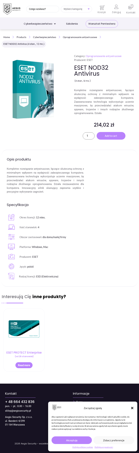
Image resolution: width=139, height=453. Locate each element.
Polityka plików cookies (82, 447)
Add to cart (111, 135)
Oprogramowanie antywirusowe (80, 37)
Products (21, 37)
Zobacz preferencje (113, 440)
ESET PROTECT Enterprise (24, 354)
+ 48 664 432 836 (20, 401)
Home (6, 37)
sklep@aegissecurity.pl (18, 410)
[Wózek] (102, 8)
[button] (132, 408)
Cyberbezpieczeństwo (44, 37)
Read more (24, 365)
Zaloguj (116, 12)
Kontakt (130, 12)
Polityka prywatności (104, 447)
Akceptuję (71, 440)
